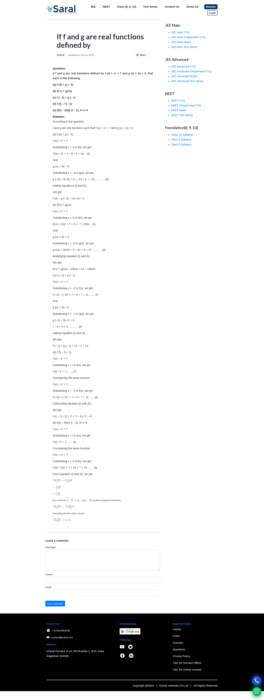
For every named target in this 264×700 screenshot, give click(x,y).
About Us (192, 6)
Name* (49, 574)
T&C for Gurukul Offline (187, 662)
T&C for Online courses (187, 669)
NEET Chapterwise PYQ (186, 105)
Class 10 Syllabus (182, 134)
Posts (176, 636)
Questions (179, 649)
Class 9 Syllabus (181, 139)
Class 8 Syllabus (181, 144)
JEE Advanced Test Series (187, 81)
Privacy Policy (181, 656)
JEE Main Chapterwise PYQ (188, 37)
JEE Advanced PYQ (183, 66)
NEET (106, 6)
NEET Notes (178, 110)
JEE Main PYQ (180, 32)
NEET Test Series (182, 115)
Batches (211, 6)
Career (177, 629)
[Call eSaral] (256, 680)
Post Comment (55, 603)
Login (212, 13)
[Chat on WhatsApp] (256, 691)
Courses (178, 642)
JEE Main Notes (181, 42)
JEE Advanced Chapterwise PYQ (191, 71)
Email (48, 587)
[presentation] (63, 480)
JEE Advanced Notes (184, 76)
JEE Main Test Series (184, 47)
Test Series (150, 6)
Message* (50, 547)
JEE (93, 6)
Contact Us (172, 6)
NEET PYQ (178, 100)
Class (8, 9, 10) (126, 6)
